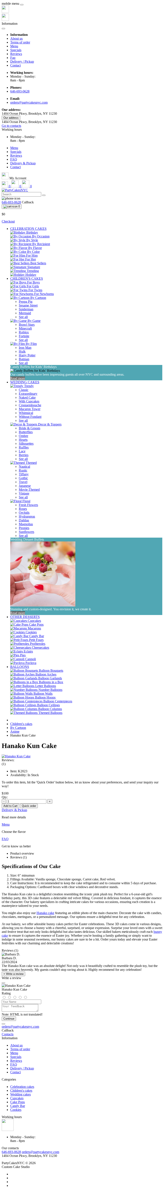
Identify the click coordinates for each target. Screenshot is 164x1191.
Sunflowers (26, 532)
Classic (23, 390)
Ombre (23, 436)
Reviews (16, 54)
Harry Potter (27, 355)
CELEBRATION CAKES (28, 228)
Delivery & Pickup (23, 163)
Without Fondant (30, 416)
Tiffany (24, 474)
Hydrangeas (27, 516)
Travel (23, 482)
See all (23, 317)
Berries (23, 455)
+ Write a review (13, 973)
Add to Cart (10, 806)
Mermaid (25, 313)
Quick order (29, 806)
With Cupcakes (29, 401)
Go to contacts (11, 125)
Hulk (22, 351)
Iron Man (25, 347)
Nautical (24, 466)
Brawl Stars (27, 324)
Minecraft (25, 328)
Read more (17, 378)
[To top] (3, 1024)
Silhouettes (26, 443)
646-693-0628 (19, 91)
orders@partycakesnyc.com (29, 102)
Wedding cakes (20, 1094)
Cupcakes (16, 1098)
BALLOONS (19, 667)
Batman (24, 359)
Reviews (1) (18, 857)
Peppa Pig (25, 301)
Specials (15, 50)
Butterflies (26, 432)
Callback (28, 202)
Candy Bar (17, 1106)
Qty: (5, 797)
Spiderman (26, 309)
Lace (22, 451)
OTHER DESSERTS (25, 617)
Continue (8, 1018)
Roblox (24, 332)
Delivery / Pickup (22, 61)
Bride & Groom (29, 428)
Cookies (15, 1109)
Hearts (23, 439)
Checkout (8, 221)
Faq (12, 57)
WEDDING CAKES (24, 382)
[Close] (21, 4)
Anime (14, 731)
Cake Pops (17, 1102)
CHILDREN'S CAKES (26, 278)
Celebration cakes (22, 1086)
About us (16, 38)
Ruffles (24, 447)
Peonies (24, 528)
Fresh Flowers (28, 505)
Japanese (25, 486)
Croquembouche (30, 405)
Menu (14, 46)
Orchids (24, 512)
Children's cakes (21, 724)
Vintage (24, 493)
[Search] (43, 195)
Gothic (23, 478)
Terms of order (20, 42)
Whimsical (26, 413)
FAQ (13, 159)
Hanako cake (45, 913)
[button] (12, 129)
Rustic (23, 470)
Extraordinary (28, 393)
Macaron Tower (29, 409)
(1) (4, 764)
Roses (23, 509)
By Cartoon (18, 727)
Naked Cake (27, 397)
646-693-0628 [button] (11, 1152)
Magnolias (26, 524)
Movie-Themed (29, 489)
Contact (15, 65)
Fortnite (24, 336)
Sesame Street (28, 305)
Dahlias (24, 520)
